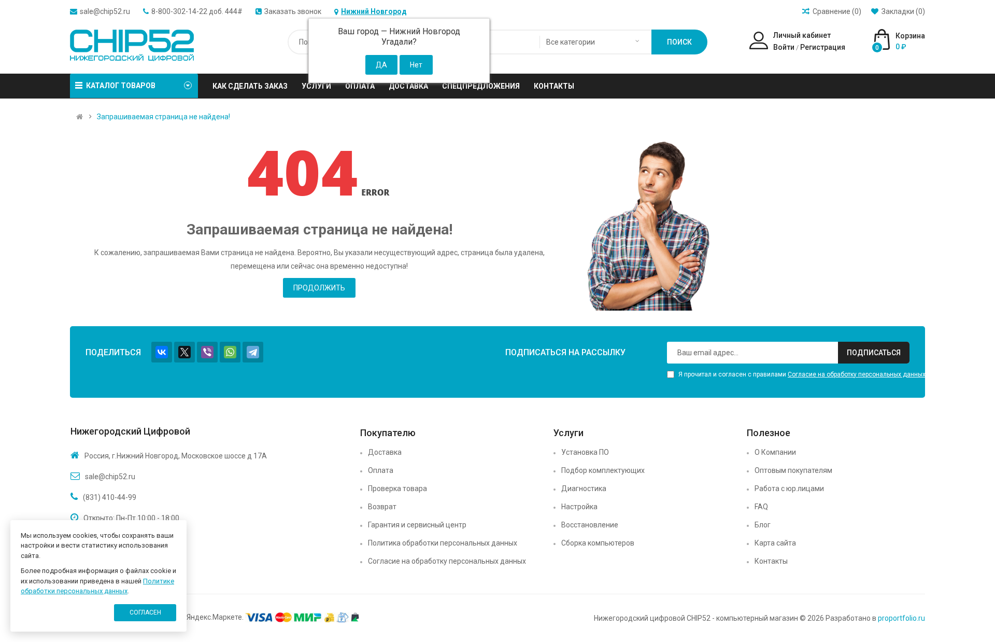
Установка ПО (585, 452)
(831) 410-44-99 (109, 497)
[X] (184, 352)
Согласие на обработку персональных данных (857, 374)
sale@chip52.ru (105, 11)
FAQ (761, 507)
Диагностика (583, 488)
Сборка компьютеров (597, 543)
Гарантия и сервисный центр (417, 525)
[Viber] (207, 352)
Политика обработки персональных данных (442, 543)
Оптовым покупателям (793, 470)
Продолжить (319, 288)
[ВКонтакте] (161, 352)
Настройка (579, 507)
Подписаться (874, 352)
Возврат (382, 507)
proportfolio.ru (901, 618)
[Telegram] (253, 352)
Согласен (145, 612)
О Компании (775, 452)
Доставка (385, 452)
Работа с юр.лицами (789, 488)
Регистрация (822, 47)
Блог (763, 525)
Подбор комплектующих (603, 470)
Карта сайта (775, 543)
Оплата (380, 470)
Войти (783, 47)
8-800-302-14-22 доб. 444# (197, 11)
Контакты (771, 561)
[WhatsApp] (230, 352)
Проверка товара (397, 488)
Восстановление (589, 525)
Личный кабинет (802, 35)
